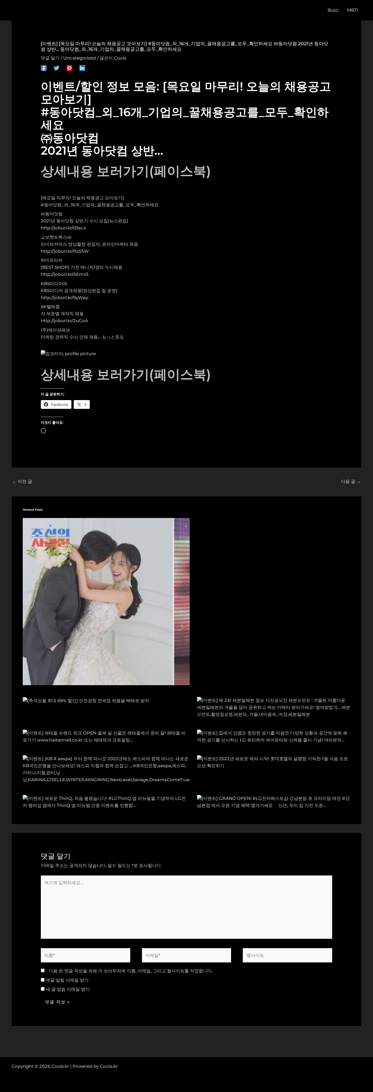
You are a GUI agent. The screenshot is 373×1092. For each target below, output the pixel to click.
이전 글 (22, 481)
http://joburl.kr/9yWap (64, 297)
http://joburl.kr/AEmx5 (65, 274)
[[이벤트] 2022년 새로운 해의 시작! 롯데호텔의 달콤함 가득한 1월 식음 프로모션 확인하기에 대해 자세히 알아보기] (274, 762)
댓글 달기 (50, 58)
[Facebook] (44, 68)
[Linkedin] (82, 68)
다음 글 (351, 481)
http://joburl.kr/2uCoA (64, 320)
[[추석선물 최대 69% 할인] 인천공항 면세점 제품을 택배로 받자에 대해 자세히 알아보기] (86, 700)
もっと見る (113, 337)
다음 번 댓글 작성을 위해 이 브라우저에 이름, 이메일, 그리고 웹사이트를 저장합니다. (131, 971)
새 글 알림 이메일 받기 (68, 989)
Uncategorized (79, 58)
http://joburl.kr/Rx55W (65, 251)
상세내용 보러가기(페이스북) (126, 171)
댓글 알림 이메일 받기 (67, 980)
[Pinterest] (69, 68)
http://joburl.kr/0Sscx (63, 228)
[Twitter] (56, 68)
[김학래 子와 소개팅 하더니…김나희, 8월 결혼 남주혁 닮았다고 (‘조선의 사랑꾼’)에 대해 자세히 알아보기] (106, 601)
